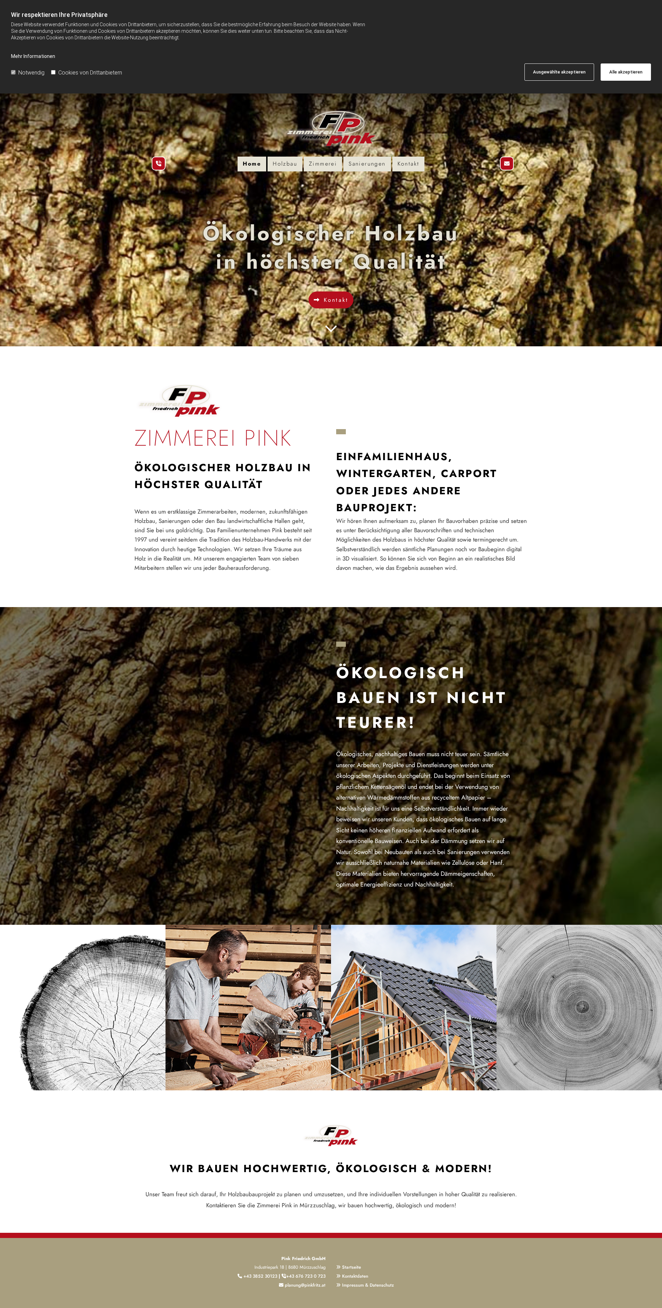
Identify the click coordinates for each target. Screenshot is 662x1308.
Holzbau (285, 164)
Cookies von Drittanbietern (90, 72)
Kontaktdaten (355, 1276)
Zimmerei (323, 164)
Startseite (351, 1267)
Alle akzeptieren (625, 72)
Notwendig (31, 72)
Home (252, 164)
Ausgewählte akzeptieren (559, 72)
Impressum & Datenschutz (368, 1285)
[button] (331, 299)
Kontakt (409, 164)
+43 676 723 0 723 (305, 1276)
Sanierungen (367, 164)
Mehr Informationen (33, 56)
